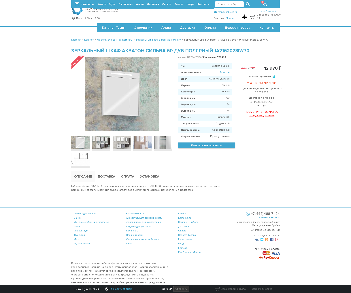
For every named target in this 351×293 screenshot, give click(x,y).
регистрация (185, 239)
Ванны (77, 217)
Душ (76, 239)
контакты (183, 248)
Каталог (86, 4)
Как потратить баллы (189, 252)
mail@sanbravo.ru (227, 12)
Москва (230, 18)
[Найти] (248, 4)
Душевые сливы (83, 243)
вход (181, 243)
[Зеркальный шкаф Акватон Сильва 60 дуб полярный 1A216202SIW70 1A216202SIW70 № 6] (80, 159)
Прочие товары (134, 235)
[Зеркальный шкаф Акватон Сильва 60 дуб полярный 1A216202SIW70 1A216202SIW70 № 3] (122, 142)
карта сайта (184, 217)
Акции (166, 28)
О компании (143, 28)
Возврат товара (237, 28)
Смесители (80, 235)
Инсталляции (81, 230)
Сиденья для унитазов (138, 226)
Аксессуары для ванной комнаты (144, 217)
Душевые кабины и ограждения (92, 222)
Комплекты (132, 230)
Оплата (210, 28)
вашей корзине (268, 11)
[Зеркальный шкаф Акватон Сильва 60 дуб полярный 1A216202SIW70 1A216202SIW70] (80, 142)
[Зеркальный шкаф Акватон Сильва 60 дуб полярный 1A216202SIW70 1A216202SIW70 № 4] (142, 142)
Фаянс (77, 226)
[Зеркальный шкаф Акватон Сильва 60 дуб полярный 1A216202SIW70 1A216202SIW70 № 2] (101, 142)
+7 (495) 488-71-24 (86, 289)
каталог (182, 213)
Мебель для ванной (85, 213)
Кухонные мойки (135, 213)
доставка (183, 226)
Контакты (267, 28)
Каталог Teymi (113, 28)
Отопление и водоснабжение (142, 239)
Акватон (225, 72)
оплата (182, 230)
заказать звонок (269, 217)
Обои (129, 243)
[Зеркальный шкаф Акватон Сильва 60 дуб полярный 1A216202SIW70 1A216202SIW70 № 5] (163, 142)
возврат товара (187, 235)
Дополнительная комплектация (143, 222)
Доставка (187, 28)
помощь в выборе (188, 222)
